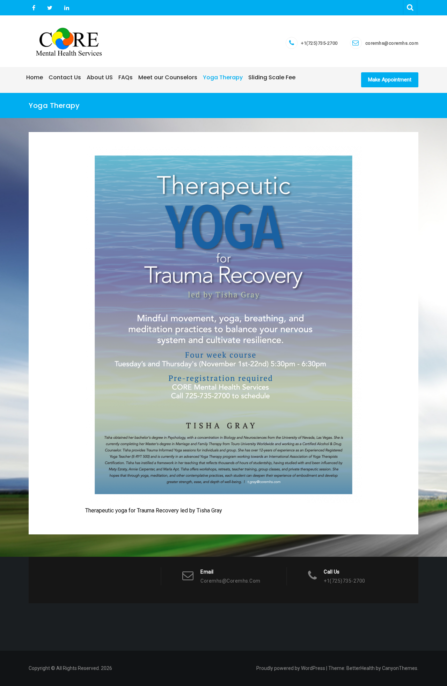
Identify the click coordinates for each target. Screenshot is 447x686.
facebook (34, 8)
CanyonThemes (399, 668)
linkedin (66, 8)
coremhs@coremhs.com (392, 43)
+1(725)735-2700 (319, 43)
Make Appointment (389, 79)
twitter (50, 8)
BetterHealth (360, 668)
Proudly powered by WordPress (290, 668)
